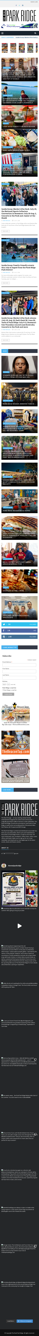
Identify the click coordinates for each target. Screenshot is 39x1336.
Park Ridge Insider (8, 147)
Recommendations (8, 448)
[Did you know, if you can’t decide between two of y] (19, 1150)
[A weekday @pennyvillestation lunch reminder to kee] (19, 926)
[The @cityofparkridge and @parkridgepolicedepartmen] (19, 1299)
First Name (5, 668)
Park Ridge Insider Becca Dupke (16, 511)
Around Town (6, 184)
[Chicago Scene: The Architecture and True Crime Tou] (19, 1262)
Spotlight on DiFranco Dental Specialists (16, 617)
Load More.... (7, 790)
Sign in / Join (34, 2)
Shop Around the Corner (9, 423)
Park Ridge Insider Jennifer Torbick (18, 404)
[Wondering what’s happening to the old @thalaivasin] (19, 963)
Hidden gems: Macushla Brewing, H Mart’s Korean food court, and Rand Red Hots (19, 482)
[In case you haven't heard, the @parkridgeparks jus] (19, 1038)
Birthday (4, 681)
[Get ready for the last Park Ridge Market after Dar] (19, 888)
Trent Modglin (6, 220)
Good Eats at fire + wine (13, 591)
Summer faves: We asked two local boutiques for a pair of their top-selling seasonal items (18, 429)
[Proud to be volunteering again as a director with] (19, 1187)
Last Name (5, 675)
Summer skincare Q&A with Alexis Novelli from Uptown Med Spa (18, 376)
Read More (5, 231)
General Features (8, 95)
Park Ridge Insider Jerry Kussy (16, 150)
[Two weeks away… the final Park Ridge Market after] (19, 1113)
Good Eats (6, 123)
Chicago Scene (7, 67)
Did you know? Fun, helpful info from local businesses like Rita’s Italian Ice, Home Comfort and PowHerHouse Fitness (17, 171)
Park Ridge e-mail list (10, 690)
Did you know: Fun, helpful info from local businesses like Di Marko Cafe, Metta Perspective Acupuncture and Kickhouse (19, 534)
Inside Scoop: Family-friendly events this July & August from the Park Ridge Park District (18, 267)
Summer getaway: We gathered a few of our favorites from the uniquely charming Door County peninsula (19, 101)
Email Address (7, 662)
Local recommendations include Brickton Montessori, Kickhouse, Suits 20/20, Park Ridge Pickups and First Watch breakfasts (18, 454)
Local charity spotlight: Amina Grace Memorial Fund (17, 563)
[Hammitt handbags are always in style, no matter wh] (19, 1225)
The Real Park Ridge (17, 1333)
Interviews (6, 372)
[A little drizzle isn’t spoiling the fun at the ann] (19, 1000)
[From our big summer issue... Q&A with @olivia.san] (19, 1075)
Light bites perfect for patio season (19, 126)
